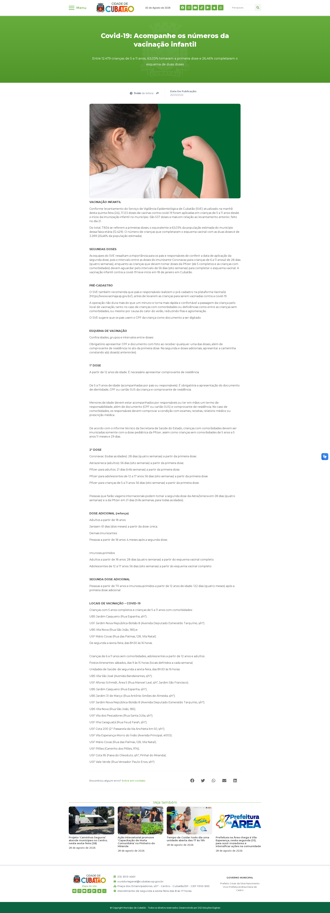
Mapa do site (89, 886)
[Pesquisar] (258, 7)
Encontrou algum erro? (117, 780)
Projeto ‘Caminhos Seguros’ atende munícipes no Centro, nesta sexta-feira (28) (88, 840)
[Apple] (214, 7)
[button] (192, 780)
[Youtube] (195, 7)
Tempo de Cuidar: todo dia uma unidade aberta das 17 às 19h (188, 839)
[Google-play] (208, 7)
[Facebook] (182, 7)
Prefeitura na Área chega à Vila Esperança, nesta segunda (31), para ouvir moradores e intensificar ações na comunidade (238, 842)
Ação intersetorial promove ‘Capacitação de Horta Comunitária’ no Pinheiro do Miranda (136, 842)
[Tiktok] (201, 7)
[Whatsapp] (220, 7)
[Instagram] (189, 7)
